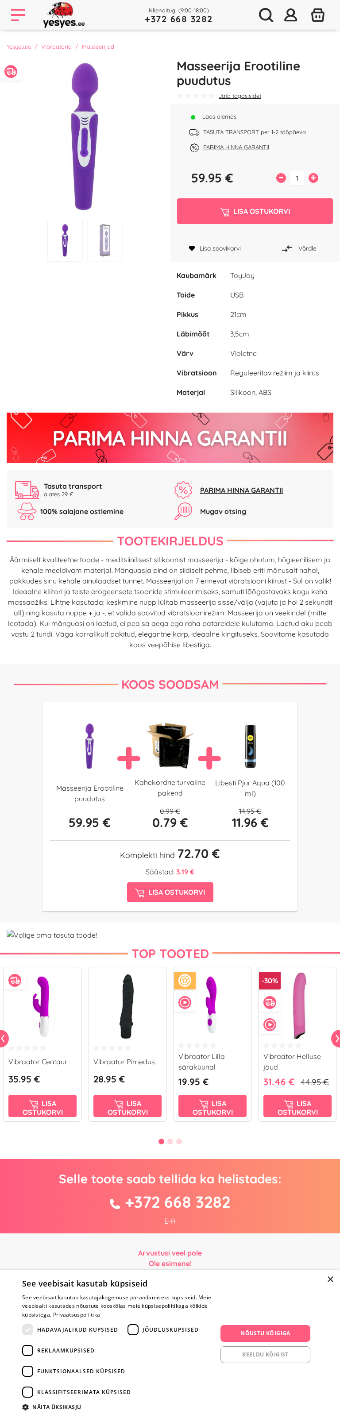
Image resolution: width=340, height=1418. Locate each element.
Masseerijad (98, 46)
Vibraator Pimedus (124, 1061)
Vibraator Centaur (37, 1061)
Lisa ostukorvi (43, 1108)
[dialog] (170, 1344)
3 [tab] (178, 1141)
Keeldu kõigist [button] (265, 1354)
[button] (117, 1407)
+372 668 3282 (179, 18)
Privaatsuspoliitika (76, 1314)
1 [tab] (65, 241)
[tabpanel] (85, 136)
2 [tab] (105, 241)
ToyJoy (242, 275)
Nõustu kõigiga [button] (265, 1333)
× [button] (330, 1279)
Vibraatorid (56, 46)
